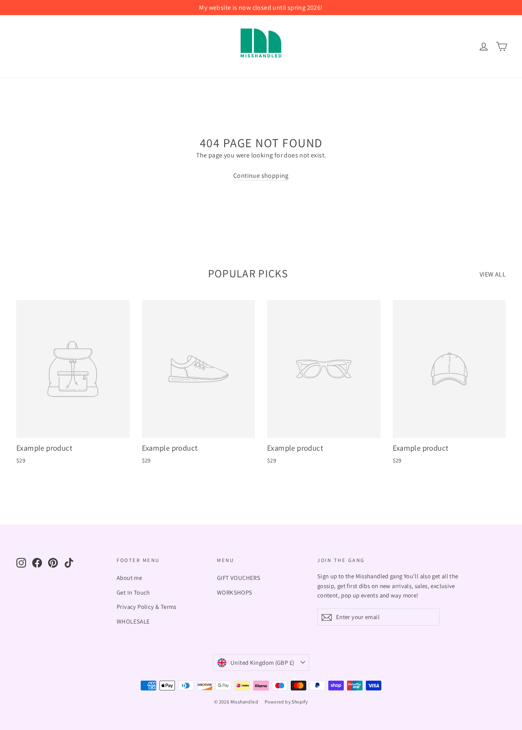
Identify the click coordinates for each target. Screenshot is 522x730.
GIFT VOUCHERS (238, 578)
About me (129, 578)
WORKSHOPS (234, 592)
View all (493, 274)
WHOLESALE (133, 621)
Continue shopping (261, 175)
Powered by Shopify (286, 702)
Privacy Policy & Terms (147, 607)
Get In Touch (133, 592)
